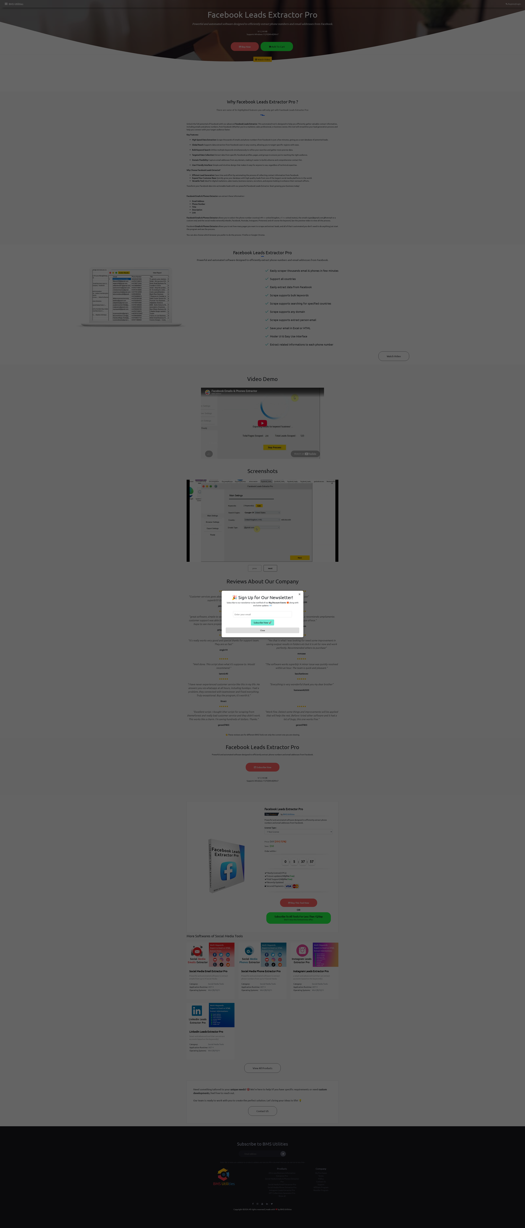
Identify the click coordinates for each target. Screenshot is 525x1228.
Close (262, 630)
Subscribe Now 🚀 (262, 622)
